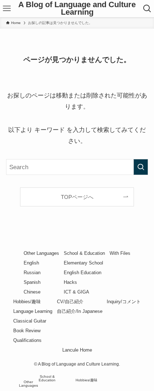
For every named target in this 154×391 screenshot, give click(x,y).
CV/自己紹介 (70, 301)
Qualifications (27, 340)
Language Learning (32, 311)
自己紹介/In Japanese (79, 311)
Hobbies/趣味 (27, 301)
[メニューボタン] (7, 8)
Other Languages (41, 253)
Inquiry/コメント (124, 301)
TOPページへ (77, 197)
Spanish (32, 282)
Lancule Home (77, 350)
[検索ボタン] (147, 8)
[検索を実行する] (141, 167)
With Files (120, 253)
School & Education (84, 253)
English (31, 263)
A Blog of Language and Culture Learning (77, 8)
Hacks (70, 282)
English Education (82, 272)
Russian (32, 272)
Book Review (26, 330)
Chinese (32, 292)
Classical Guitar (29, 321)
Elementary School (83, 263)
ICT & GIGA (76, 292)
